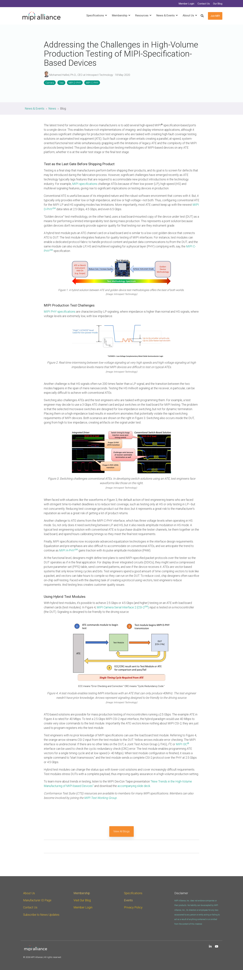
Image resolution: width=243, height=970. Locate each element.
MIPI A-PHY (68, 550)
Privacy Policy (133, 907)
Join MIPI (215, 16)
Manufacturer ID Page (37, 900)
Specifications (133, 893)
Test (61, 82)
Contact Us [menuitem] (204, 3)
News (52, 108)
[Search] (202, 16)
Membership (82, 893)
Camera (49, 82)
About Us (29, 893)
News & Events (34, 108)
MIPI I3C (182, 744)
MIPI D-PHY (75, 82)
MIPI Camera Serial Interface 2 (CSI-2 (121, 607)
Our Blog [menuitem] (217, 3)
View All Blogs (121, 831)
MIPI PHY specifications (59, 311)
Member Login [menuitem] (186, 3)
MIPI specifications (84, 184)
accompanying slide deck (134, 786)
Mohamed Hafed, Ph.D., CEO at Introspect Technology (81, 74)
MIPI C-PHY (92, 82)
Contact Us (30, 907)
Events (128, 900)
